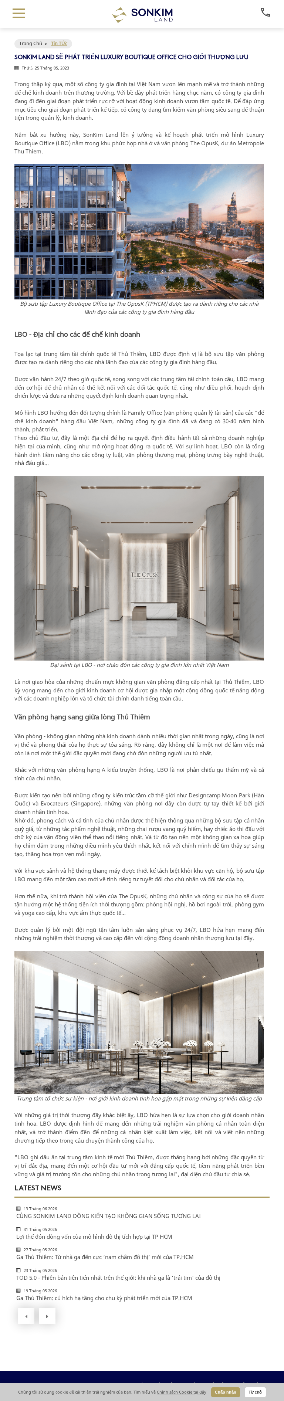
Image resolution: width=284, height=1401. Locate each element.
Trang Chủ (30, 43)
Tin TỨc (59, 43)
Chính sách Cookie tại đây (181, 1392)
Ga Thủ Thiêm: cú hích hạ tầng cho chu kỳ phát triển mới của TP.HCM (104, 1298)
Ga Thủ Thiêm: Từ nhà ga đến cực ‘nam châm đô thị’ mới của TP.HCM (105, 1257)
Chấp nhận (225, 1392)
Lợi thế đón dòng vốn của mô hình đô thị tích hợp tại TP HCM (94, 1236)
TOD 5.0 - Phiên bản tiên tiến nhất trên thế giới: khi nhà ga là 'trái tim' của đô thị (118, 1277)
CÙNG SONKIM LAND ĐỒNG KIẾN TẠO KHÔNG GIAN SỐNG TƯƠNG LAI (108, 1215)
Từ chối (255, 1392)
